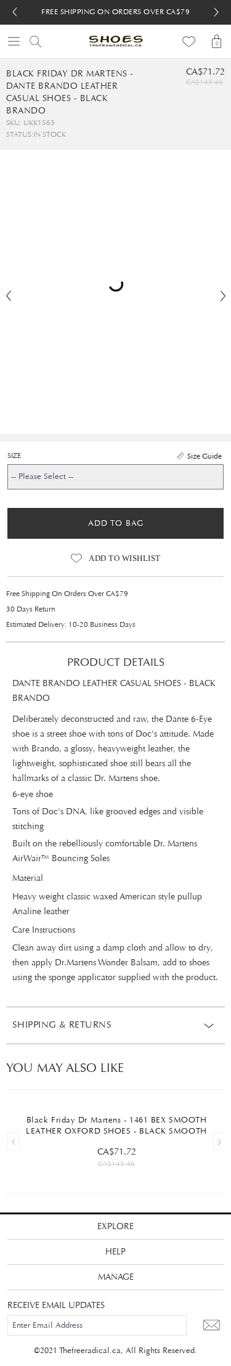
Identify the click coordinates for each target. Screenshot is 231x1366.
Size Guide (204, 456)
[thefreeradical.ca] (116, 41)
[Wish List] (189, 41)
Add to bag (116, 523)
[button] (216, 12)
